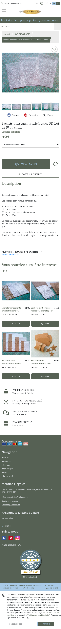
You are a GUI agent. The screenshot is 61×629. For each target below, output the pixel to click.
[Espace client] (41, 3)
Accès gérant (52, 588)
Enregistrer (33, 115)
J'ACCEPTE (46, 624)
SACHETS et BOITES (22, 34)
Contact (35, 3)
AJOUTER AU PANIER (26, 164)
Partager (15, 115)
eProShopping (28, 588)
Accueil (7, 34)
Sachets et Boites (11, 131)
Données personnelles (11, 505)
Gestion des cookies (10, 501)
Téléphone (7, 526)
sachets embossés (10, 254)
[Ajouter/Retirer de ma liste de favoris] (55, 164)
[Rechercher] (57, 26)
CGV (5, 472)
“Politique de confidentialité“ (38, 615)
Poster (50, 115)
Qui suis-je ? (8, 468)
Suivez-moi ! (8, 476)
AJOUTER (16, 323)
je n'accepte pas (15, 624)
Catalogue (7, 461)
